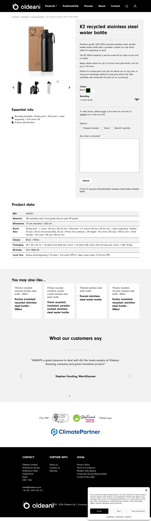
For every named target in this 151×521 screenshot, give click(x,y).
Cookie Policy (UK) (85, 477)
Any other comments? (90, 136)
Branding (84, 96)
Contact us (128, 516)
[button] (146, 490)
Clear (137, 99)
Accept (99, 511)
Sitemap (53, 471)
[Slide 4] (80, 396)
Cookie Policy (110, 516)
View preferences (138, 511)
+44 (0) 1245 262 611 (32, 490)
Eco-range (93, 189)
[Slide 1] (72, 396)
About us (54, 464)
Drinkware (25, 17)
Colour (83, 86)
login (103, 111)
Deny (119, 511)
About (101, 6)
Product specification (25, 122)
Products (50, 6)
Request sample (91, 128)
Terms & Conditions (86, 467)
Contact (115, 6)
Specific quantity (122, 128)
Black (88, 90)
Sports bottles (125, 189)
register (83, 114)
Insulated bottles (37, 17)
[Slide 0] (69, 396)
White (93, 90)
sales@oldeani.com (31, 487)
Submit (86, 180)
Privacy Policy (120, 516)
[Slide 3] (77, 396)
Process (88, 6)
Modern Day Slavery (86, 471)
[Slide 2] (74, 396)
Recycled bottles (104, 189)
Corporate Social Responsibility (92, 474)
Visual (106, 128)
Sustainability (71, 6)
